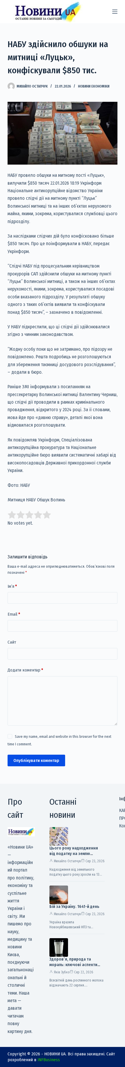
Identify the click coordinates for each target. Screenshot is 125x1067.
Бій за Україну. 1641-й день (74, 906)
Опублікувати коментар (36, 760)
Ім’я (12, 586)
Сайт (12, 642)
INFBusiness (49, 1059)
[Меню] (114, 11)
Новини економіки (93, 86)
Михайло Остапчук (67, 861)
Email (14, 614)
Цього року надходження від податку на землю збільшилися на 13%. (73, 854)
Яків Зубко (62, 972)
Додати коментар (25, 670)
